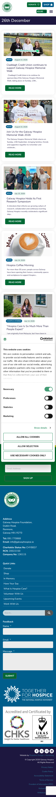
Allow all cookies (28, 437)
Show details (40, 428)
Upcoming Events (13, 598)
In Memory (9, 578)
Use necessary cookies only (28, 455)
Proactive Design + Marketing (41, 755)
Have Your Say (11, 583)
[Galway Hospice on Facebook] (36, 751)
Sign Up (28, 478)
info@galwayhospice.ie (22, 542)
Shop (6, 573)
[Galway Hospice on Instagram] (47, 751)
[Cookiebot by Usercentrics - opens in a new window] (40, 339)
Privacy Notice (47, 767)
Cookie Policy (47, 771)
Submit (9, 675)
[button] (51, 11)
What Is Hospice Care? (15, 588)
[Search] (49, 613)
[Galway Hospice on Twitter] (41, 751)
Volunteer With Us (13, 593)
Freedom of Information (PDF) (41, 784)
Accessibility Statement (43, 775)
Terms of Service (46, 780)
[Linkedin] (52, 751)
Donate (7, 568)
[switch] (49, 398)
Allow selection (28, 446)
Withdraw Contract (45, 792)
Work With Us (11, 603)
